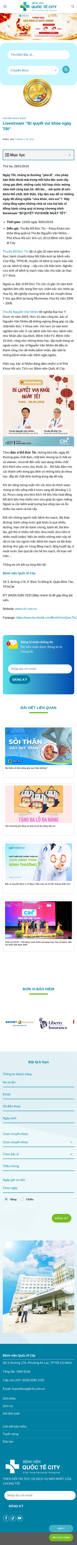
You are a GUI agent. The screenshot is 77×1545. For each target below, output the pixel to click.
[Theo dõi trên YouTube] (20, 1518)
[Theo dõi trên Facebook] (6, 1518)
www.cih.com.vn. (26, 608)
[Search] (72, 6)
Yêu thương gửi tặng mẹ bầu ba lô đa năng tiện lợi (30, 826)
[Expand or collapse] (69, 155)
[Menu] (5, 6)
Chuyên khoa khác (14, 118)
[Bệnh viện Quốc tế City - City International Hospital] (38, 6)
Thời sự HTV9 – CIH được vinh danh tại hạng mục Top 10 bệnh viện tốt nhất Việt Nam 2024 (38, 943)
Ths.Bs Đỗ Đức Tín (15, 251)
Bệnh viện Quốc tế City (19, 573)
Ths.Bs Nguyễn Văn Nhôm (20, 312)
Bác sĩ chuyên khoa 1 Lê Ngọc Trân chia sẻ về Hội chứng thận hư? (38, 884)
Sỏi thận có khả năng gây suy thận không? (26, 768)
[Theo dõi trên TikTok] (13, 1518)
